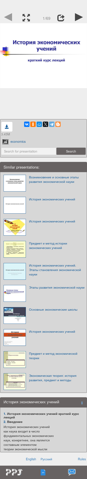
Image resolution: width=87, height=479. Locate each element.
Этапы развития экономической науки (57, 287)
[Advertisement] (43, 5)
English (31, 459)
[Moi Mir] (39, 124)
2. (5, 421)
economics (18, 141)
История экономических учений (52, 199)
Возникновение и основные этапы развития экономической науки (54, 179)
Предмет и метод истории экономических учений (48, 245)
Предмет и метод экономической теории (53, 355)
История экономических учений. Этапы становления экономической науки (55, 269)
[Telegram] (51, 124)
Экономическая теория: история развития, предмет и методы (53, 377)
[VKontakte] (26, 124)
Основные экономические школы (53, 309)
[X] (45, 124)
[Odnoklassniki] (33, 124)
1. (5, 413)
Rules (82, 459)
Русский (46, 459)
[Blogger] (58, 124)
